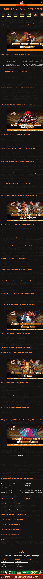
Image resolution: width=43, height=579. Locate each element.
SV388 (2, 555)
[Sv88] (21, 2)
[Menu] (41, 2)
